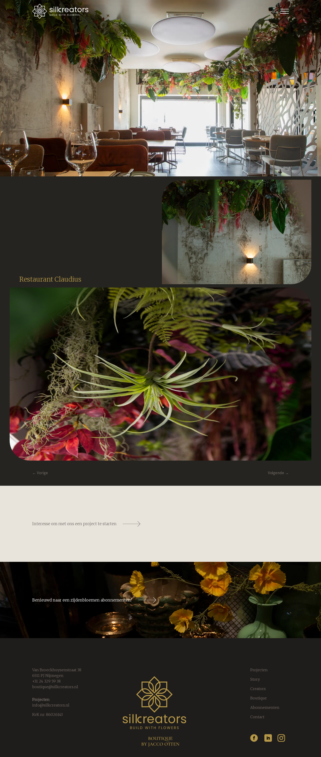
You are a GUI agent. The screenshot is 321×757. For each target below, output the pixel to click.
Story (255, 679)
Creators (258, 688)
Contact (257, 716)
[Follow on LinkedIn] (268, 738)
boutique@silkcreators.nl (55, 686)
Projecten (259, 670)
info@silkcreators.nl (50, 705)
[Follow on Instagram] (281, 737)
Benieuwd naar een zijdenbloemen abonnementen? (82, 600)
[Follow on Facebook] (254, 738)
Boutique (258, 698)
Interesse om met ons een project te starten (74, 523)
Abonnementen (264, 707)
